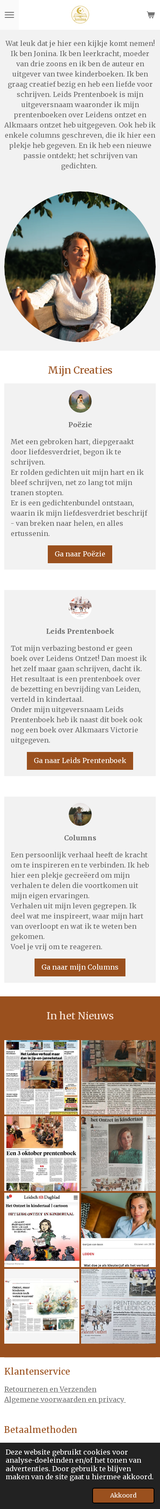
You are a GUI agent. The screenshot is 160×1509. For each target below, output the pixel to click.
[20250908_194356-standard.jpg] (118, 1306)
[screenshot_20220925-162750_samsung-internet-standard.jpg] (41, 1230)
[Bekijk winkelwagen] (150, 15)
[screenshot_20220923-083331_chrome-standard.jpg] (118, 1230)
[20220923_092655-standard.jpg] (118, 1153)
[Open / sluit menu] (9, 15)
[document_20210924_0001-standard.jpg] (118, 1077)
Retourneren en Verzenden (50, 1389)
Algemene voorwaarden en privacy (65, 1399)
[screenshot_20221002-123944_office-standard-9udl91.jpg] (41, 1306)
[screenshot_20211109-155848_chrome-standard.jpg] (41, 1077)
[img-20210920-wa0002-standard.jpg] (41, 1153)
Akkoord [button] (123, 1495)
